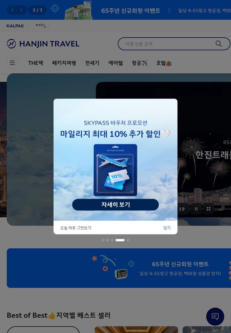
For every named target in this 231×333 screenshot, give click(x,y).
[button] (103, 240)
